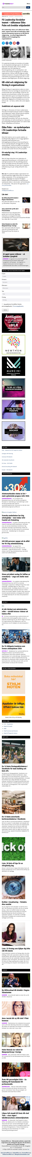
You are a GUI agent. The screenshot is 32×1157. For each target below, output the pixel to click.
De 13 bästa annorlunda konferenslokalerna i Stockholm (13, 818)
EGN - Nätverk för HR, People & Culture (12, 450)
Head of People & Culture (10, 733)
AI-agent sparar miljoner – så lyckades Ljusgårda (14, 255)
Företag (4, 297)
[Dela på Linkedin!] (11, 43)
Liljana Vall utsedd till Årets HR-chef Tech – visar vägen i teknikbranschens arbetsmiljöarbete (15, 1115)
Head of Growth (8, 726)
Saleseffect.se (17, 1152)
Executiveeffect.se (6, 1152)
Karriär (11, 16)
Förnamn (4, 279)
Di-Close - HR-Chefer (7, 463)
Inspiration (6, 1086)
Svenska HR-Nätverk (7, 457)
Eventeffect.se (26, 1152)
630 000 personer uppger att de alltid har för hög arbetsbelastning (16, 542)
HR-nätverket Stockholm (8, 460)
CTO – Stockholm (8, 724)
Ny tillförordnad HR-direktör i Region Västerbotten (10, 198)
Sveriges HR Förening (7, 453)
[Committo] (16, 15)
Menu (28, 3)
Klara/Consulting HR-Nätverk (9, 466)
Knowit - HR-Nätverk (7, 470)
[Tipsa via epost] (14, 43)
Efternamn (4, 285)
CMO (5, 728)
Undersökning (7, 498)
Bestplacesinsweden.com (22, 1154)
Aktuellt (5, 651)
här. (28, 1149)
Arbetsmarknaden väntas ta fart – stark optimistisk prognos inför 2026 (15, 494)
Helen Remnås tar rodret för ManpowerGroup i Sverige (10, 225)
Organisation (19, 16)
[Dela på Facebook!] (7, 43)
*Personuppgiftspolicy (18, 306)
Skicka (5, 310)
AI (2, 616)
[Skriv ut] (17, 43)
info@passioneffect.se (8, 190)
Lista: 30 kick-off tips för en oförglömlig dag (12, 864)
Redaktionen (5, 189)
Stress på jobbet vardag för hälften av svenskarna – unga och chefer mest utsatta (16, 576)
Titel (3, 291)
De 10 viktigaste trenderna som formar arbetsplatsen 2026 (13, 647)
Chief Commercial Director (11, 731)
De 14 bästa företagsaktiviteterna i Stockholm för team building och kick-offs (14, 768)
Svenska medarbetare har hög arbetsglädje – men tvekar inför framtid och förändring (13, 517)
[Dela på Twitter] (4, 43)
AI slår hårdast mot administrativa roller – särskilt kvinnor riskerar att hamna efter (15, 611)
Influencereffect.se (8, 1154)
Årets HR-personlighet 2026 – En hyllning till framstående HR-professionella (14, 1081)
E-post (3, 273)
